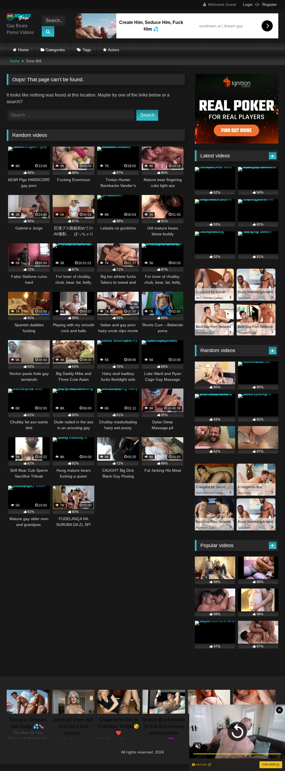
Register (269, 4)
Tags (87, 50)
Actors (113, 50)
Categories (55, 50)
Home (23, 50)
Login (248, 4)
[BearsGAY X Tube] (20, 18)
